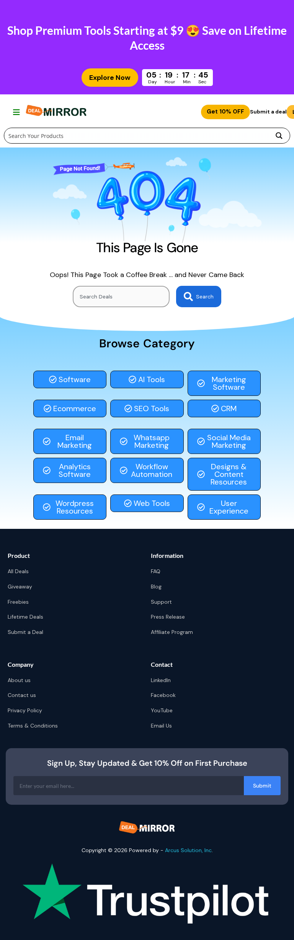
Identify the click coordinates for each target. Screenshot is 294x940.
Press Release (168, 616)
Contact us (22, 695)
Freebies (18, 601)
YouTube (162, 710)
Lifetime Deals (25, 616)
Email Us (161, 725)
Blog (156, 586)
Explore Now (110, 77)
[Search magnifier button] (279, 135)
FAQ (155, 571)
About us (19, 680)
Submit (262, 785)
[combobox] (121, 296)
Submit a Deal (25, 632)
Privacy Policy (25, 710)
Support (161, 601)
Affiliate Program (172, 632)
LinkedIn (161, 680)
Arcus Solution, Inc (188, 850)
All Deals (18, 571)
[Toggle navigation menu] (15, 112)
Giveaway (20, 586)
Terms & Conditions (33, 725)
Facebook (163, 695)
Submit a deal (268, 111)
